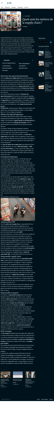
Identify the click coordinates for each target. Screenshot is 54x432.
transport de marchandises (17, 303)
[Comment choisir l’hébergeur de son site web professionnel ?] (5, 375)
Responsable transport (23, 68)
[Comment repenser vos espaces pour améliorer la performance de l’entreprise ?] (41, 53)
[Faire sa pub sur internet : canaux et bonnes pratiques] (41, 63)
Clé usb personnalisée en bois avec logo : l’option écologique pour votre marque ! (49, 88)
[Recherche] (52, 3)
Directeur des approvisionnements (8, 63)
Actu (46, 69)
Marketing (47, 60)
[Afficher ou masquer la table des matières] (21, 60)
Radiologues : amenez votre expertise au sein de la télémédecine (29, 381)
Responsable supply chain (7, 68)
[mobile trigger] (2, 3)
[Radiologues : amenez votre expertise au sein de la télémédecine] (30, 375)
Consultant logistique (6, 65)
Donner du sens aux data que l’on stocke (17, 380)
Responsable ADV (22, 65)
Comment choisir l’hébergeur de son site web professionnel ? (5, 381)
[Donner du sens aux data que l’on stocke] (18, 375)
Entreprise (25, 26)
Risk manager (5, 70)
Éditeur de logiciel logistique (24, 63)
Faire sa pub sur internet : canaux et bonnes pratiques (49, 64)
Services (2, 385)
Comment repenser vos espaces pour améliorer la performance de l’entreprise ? (48, 54)
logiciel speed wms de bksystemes (23, 120)
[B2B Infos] (9, 3)
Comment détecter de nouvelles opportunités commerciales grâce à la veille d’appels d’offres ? (48, 75)
